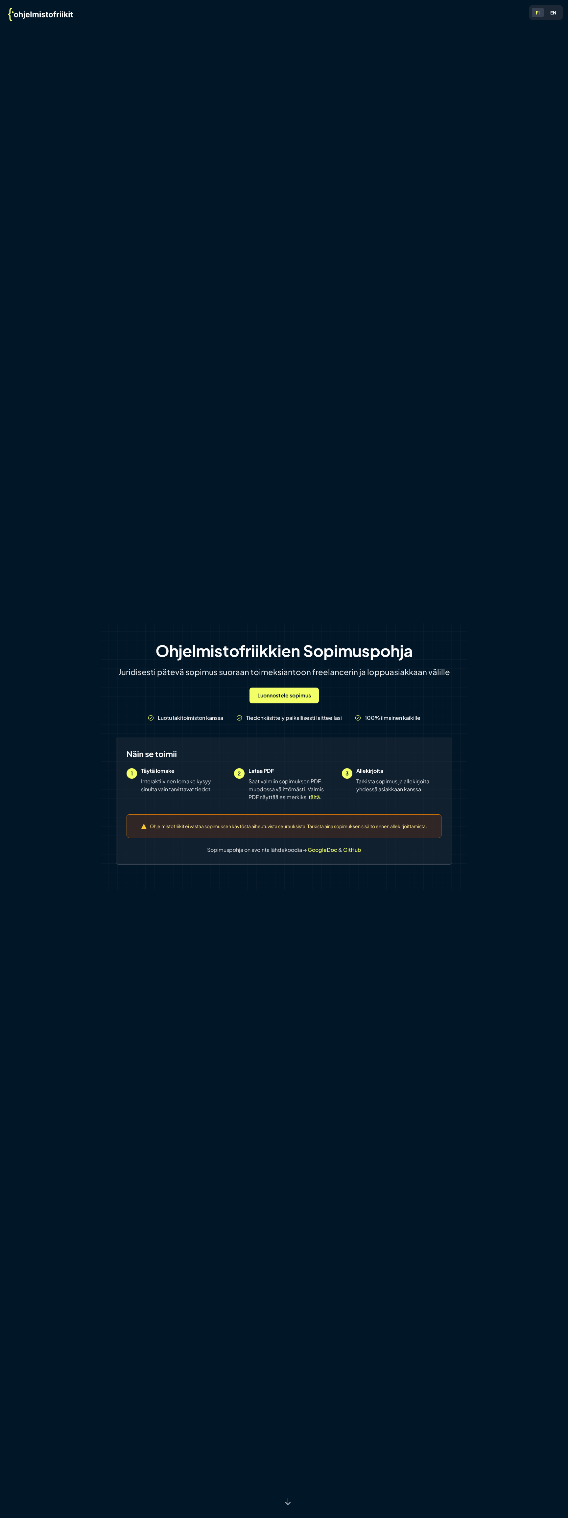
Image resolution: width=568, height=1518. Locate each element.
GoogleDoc (323, 849)
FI (538, 12)
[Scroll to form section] (288, 1502)
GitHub (352, 849)
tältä (314, 797)
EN (553, 12)
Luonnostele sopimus (284, 695)
